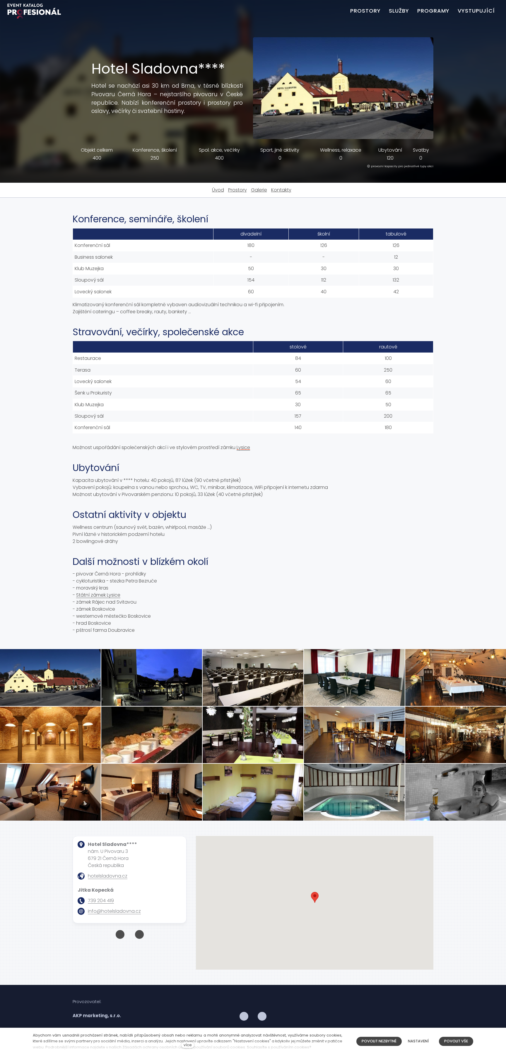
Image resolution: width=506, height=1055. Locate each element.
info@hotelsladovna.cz (114, 911)
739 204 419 (101, 900)
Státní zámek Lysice (98, 595)
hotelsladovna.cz (107, 876)
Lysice (243, 447)
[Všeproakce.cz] (34, 11)
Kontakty (281, 190)
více (188, 1044)
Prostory (237, 190)
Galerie (259, 190)
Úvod (218, 190)
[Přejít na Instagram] (139, 934)
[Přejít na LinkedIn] (262, 1016)
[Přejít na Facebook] (120, 934)
